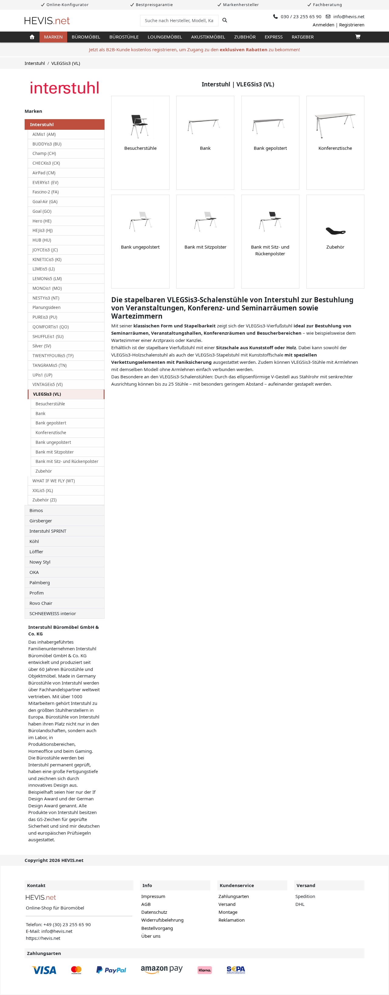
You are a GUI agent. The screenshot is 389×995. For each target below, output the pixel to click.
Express (274, 37)
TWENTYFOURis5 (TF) (53, 355)
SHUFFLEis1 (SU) (48, 336)
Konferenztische (51, 432)
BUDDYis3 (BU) (47, 144)
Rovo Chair (40, 603)
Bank (40, 413)
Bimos (36, 510)
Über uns (150, 936)
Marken (53, 37)
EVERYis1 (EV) (45, 182)
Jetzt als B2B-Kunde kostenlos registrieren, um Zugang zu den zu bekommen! (194, 49)
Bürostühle (124, 37)
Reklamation (232, 920)
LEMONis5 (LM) (47, 278)
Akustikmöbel (208, 37)
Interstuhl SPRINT (47, 531)
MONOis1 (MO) (47, 288)
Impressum (153, 896)
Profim (36, 593)
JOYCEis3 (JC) (45, 250)
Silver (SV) (42, 346)
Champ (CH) (44, 153)
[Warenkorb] (357, 37)
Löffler (36, 551)
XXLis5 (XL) (43, 490)
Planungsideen (46, 307)
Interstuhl (35, 63)
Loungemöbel (165, 37)
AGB (146, 904)
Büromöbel (86, 37)
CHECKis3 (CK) (46, 163)
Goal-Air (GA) (45, 201)
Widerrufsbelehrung (162, 920)
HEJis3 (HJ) (43, 230)
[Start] (32, 37)
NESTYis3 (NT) (46, 298)
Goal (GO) (42, 211)
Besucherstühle (50, 404)
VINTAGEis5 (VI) (48, 384)
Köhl (34, 541)
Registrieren (351, 25)
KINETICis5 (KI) (47, 259)
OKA (34, 572)
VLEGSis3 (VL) (65, 63)
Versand (227, 904)
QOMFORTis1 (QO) (51, 327)
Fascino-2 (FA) (46, 192)
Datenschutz (154, 912)
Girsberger (40, 521)
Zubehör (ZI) (45, 500)
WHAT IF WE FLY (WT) (54, 481)
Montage (228, 912)
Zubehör (245, 37)
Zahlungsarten (234, 896)
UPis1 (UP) (42, 375)
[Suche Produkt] (224, 20)
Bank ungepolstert (53, 442)
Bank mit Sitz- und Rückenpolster (67, 461)
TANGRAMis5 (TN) (50, 365)
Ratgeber (303, 37)
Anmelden (323, 25)
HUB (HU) (42, 240)
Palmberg (39, 582)
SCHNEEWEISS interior (52, 613)
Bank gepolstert (51, 423)
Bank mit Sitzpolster (55, 452)
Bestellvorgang (157, 928)
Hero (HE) (42, 221)
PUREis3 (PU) (45, 317)
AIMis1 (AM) (44, 134)
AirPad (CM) (44, 173)
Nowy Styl (39, 562)
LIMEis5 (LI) (44, 269)
